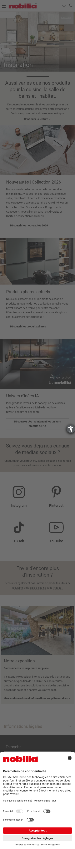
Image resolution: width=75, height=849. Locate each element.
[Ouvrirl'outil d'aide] (71, 429)
